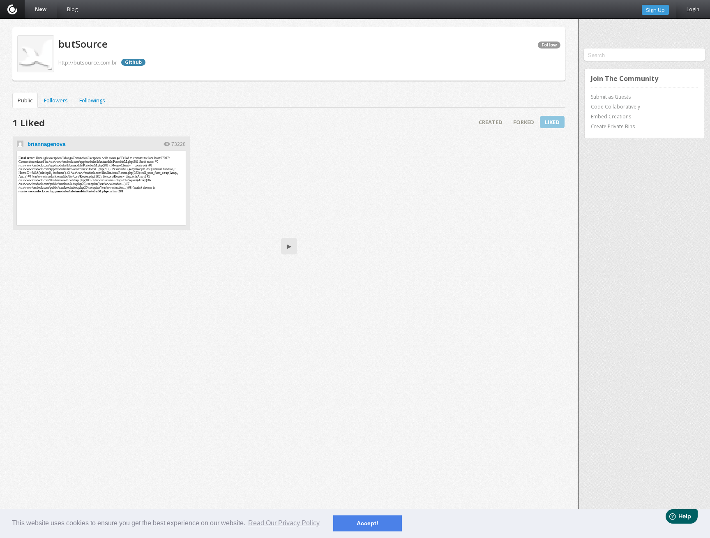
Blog (72, 9)
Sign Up (655, 10)
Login (693, 9)
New (40, 9)
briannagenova (46, 144)
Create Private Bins (613, 126)
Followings (92, 100)
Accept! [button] (367, 523)
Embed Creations (611, 116)
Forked (523, 122)
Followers (56, 100)
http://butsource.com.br (87, 62)
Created (491, 122)
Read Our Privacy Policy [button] (284, 523)
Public (25, 100)
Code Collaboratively (615, 106)
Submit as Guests (611, 96)
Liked (552, 122)
